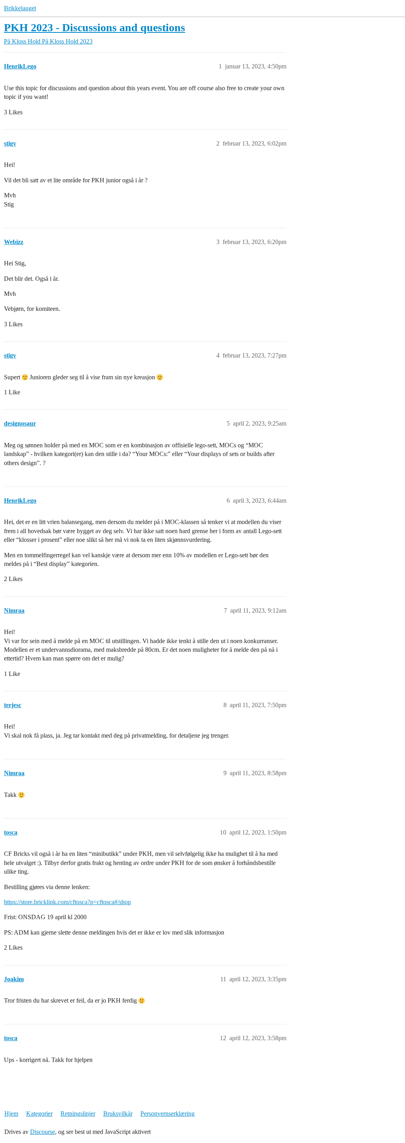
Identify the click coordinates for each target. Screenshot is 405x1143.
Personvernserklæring (167, 1113)
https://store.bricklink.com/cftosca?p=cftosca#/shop (67, 902)
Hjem (11, 1113)
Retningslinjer (78, 1113)
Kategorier (39, 1113)
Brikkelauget (20, 8)
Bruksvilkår (117, 1113)
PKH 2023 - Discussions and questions (94, 27)
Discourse (42, 1131)
